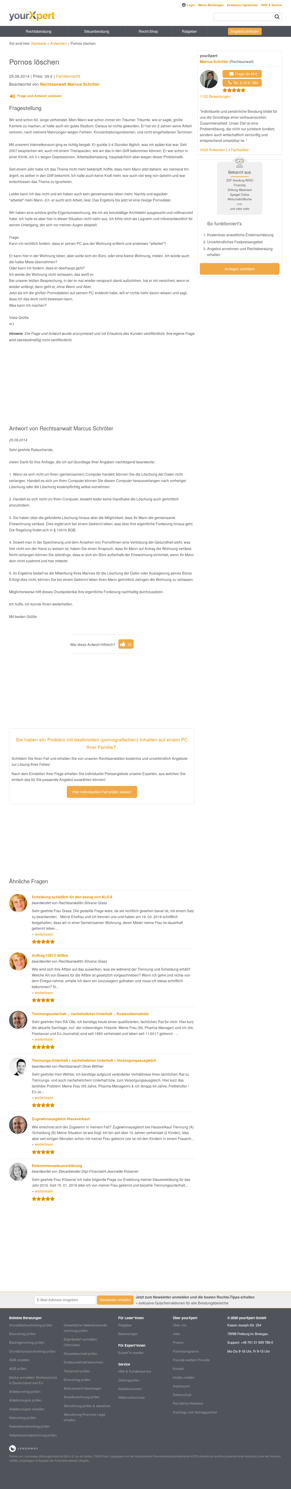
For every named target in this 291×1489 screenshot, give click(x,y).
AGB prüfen (17, 1368)
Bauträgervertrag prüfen (26, 1342)
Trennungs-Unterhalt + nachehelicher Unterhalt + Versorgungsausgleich (94, 1060)
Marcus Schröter (214, 61)
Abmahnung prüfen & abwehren (87, 1405)
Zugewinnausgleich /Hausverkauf (61, 1118)
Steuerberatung (96, 31)
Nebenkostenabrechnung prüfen (33, 1435)
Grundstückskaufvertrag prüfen (32, 1351)
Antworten (58, 43)
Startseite (38, 43)
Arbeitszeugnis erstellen (27, 1408)
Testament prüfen (77, 1370)
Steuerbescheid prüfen (80, 1353)
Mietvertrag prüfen (22, 1417)
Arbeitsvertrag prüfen (24, 1391)
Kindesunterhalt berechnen (83, 1362)
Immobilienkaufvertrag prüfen (30, 1325)
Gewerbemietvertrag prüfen (29, 1426)
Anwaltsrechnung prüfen (82, 1396)
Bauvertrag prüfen (22, 1333)
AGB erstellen (19, 1359)
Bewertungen (128, 1333)
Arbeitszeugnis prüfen (25, 1400)
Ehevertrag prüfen (77, 1379)
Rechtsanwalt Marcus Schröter (70, 84)
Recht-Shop (148, 31)
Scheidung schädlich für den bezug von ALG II (72, 896)
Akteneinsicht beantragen (82, 1388)
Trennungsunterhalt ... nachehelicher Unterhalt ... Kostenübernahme (90, 1013)
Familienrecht (68, 76)
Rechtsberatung (38, 31)
